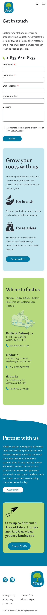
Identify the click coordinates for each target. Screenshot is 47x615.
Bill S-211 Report (27, 599)
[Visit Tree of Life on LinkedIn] (12, 579)
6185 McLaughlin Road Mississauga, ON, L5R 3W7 (18, 360)
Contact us (7, 603)
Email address (10, 85)
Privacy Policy (17, 130)
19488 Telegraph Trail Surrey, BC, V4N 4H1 (16, 338)
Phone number (10, 96)
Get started (13, 489)
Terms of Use (27, 595)
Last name (8, 75)
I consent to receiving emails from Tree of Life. (25, 129)
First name (8, 64)
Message (7, 106)
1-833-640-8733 (21, 57)
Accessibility (8, 599)
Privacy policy (9, 595)
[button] (37, 5)
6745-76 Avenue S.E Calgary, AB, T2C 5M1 (16, 381)
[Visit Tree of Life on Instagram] (5, 579)
